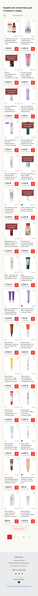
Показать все (19, 529)
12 (23, 537)
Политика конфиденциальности (19, 586)
